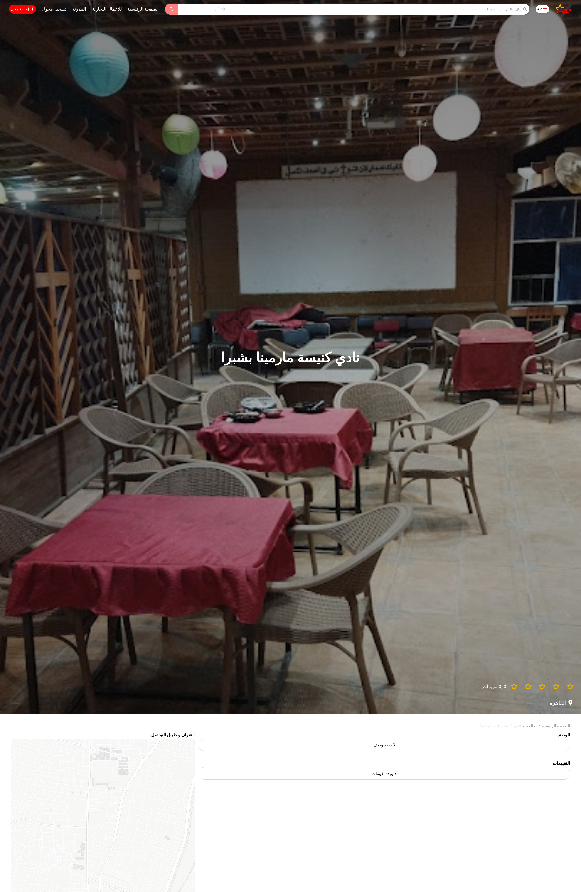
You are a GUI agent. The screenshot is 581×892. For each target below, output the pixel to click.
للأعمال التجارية (107, 9)
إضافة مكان (20, 9)
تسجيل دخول (54, 9)
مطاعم (532, 725)
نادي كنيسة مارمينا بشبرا (500, 725)
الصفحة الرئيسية (143, 9)
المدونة (79, 9)
